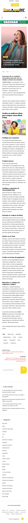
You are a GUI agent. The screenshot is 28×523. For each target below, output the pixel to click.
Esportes (4, 450)
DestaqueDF (12, 340)
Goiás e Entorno (6, 458)
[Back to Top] (22, 519)
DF (3, 437)
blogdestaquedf (7, 337)
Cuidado (5, 340)
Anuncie (17, 1)
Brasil (3, 426)
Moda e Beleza (5, 464)
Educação (4, 442)
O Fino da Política (6, 472)
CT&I (3, 434)
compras (20, 337)
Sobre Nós (11, 1)
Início (3, 510)
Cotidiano (4, 431)
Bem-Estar (4, 423)
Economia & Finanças (7, 439)
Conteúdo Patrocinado (7, 429)
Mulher (3, 466)
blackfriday (18, 334)
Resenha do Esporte (7, 488)
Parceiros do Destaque (7, 480)
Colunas (22, 512)
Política (4, 483)
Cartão (14, 337)
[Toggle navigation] (2, 17)
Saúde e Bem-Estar (6, 491)
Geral (5, 57)
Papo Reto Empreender (7, 477)
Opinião (4, 475)
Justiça (4, 461)
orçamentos (13, 343)
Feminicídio (5, 453)
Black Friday (11, 334)
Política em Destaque (7, 485)
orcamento (5, 343)
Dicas (19, 340)
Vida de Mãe (5, 496)
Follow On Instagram (14, 505)
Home (3, 71)
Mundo (3, 469)
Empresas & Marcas (7, 445)
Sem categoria (5, 493)
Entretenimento (5, 447)
